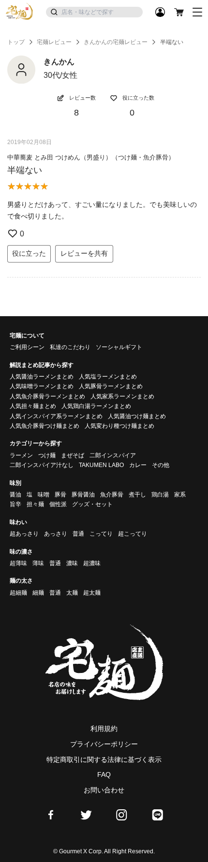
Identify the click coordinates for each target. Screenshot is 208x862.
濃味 (72, 563)
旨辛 (15, 504)
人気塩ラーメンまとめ (108, 376)
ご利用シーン (27, 347)
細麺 (38, 592)
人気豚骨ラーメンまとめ (111, 386)
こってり (101, 533)
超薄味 (18, 563)
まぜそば (72, 455)
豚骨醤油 (83, 494)
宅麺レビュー (54, 42)
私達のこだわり (70, 347)
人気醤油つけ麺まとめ (137, 416)
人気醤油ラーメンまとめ (42, 376)
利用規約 (104, 728)
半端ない (24, 170)
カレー (138, 465)
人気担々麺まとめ (33, 406)
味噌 (43, 494)
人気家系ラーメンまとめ (122, 396)
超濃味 (92, 563)
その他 (160, 465)
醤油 (15, 494)
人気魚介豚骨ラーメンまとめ (47, 396)
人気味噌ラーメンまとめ (42, 386)
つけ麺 (47, 455)
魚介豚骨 (111, 494)
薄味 (38, 563)
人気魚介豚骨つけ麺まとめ (44, 426)
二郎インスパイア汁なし (42, 465)
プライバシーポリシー (104, 744)
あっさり (55, 533)
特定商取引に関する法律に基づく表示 (104, 759)
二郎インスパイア (112, 455)
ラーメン (21, 455)
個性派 (58, 504)
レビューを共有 (84, 253)
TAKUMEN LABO (101, 465)
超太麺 (92, 592)
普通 (78, 533)
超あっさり (24, 533)
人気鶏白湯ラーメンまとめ (96, 406)
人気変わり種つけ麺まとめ (119, 426)
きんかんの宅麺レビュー (116, 42)
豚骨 (60, 494)
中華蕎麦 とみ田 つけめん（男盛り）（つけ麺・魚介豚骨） (91, 157)
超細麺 (18, 592)
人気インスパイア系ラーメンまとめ (56, 416)
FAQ (104, 774)
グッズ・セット (92, 504)
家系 (180, 494)
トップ (16, 42)
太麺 (72, 592)
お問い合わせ (104, 790)
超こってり (132, 533)
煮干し (137, 494)
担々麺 (35, 504)
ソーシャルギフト (119, 347)
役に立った (29, 253)
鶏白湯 (160, 494)
